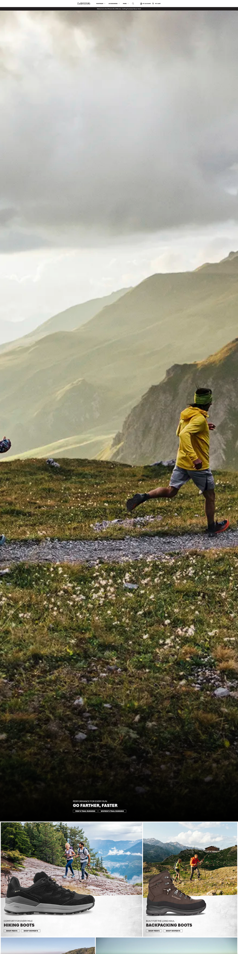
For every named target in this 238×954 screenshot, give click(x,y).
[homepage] (83, 3)
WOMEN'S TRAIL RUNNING (112, 811)
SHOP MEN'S (13, 931)
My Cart (158, 3)
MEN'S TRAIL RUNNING (85, 811)
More (125, 3)
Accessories (113, 3)
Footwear (99, 3)
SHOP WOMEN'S (32, 931)
